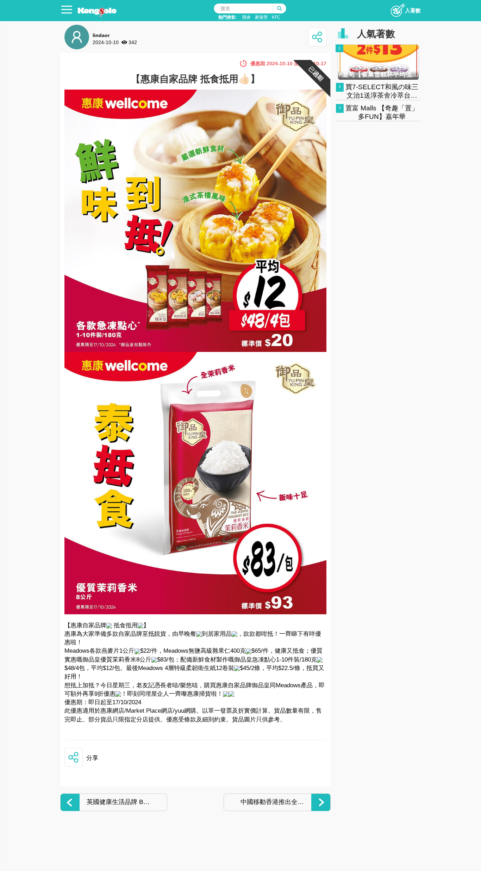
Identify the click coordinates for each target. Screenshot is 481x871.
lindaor (101, 35)
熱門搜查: (227, 17)
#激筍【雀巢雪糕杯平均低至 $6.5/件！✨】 (378, 74)
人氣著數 (376, 34)
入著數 (413, 10)
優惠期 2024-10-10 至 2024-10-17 (288, 63)
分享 (92, 758)
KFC (276, 17)
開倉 (246, 17)
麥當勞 (261, 17)
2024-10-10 (106, 42)
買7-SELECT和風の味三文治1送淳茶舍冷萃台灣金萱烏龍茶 (381, 95)
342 (133, 42)
